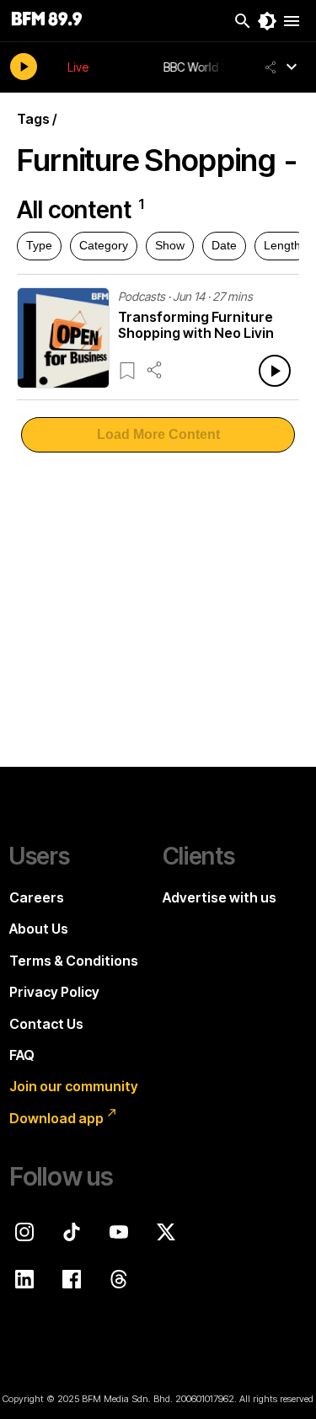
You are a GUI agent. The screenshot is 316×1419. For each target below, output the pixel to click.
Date (224, 245)
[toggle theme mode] (267, 21)
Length (282, 245)
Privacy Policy (54, 991)
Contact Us (46, 1023)
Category (103, 245)
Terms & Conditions (73, 960)
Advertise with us (219, 897)
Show (170, 245)
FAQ (22, 1055)
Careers (36, 897)
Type (39, 245)
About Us (38, 928)
